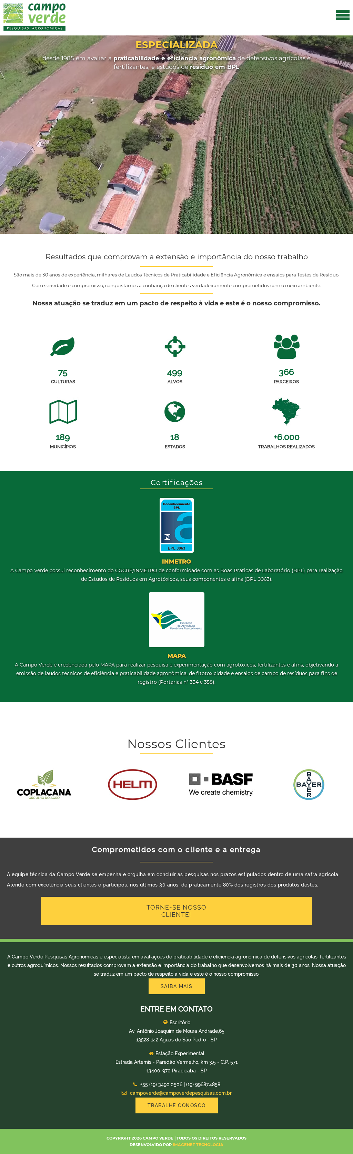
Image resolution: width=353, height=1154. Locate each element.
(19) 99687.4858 (203, 1084)
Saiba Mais (177, 986)
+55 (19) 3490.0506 (161, 1084)
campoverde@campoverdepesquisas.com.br (180, 1093)
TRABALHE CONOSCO (177, 1105)
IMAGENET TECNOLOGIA (198, 1144)
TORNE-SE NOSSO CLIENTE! (176, 911)
